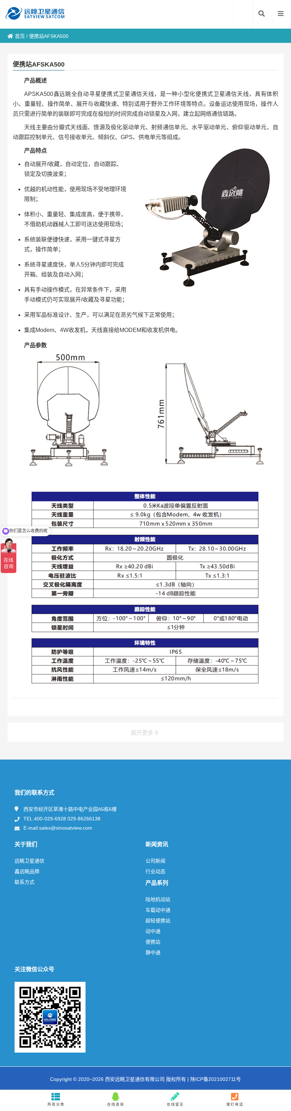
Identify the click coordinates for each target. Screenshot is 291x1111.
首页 (20, 36)
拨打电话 (234, 1104)
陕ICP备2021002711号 (215, 1079)
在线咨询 (115, 1104)
